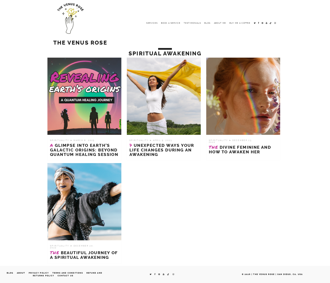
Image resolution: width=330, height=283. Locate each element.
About (21, 273)
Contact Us (65, 276)
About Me (220, 23)
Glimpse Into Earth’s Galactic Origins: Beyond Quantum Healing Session (84, 150)
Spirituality (60, 140)
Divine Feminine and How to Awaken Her (240, 149)
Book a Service (170, 23)
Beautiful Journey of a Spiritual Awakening (84, 255)
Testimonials (192, 23)
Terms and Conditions (67, 273)
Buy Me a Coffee (239, 23)
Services (152, 23)
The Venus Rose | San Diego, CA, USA (278, 274)
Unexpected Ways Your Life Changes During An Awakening (161, 150)
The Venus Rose (80, 43)
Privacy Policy (39, 273)
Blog (207, 23)
